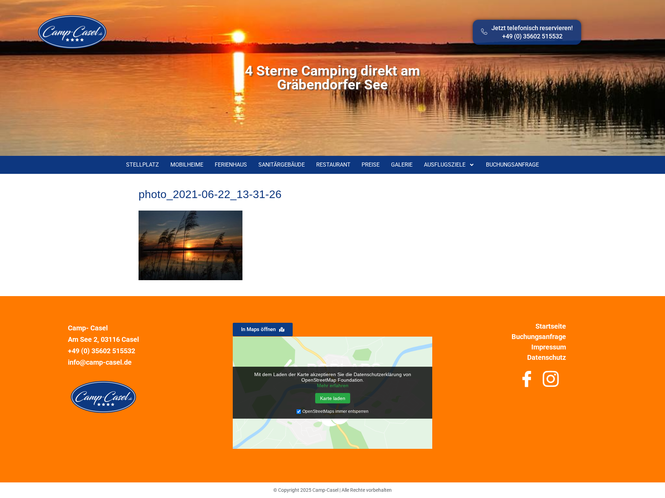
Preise (371, 164)
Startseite (550, 326)
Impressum (548, 347)
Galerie (402, 164)
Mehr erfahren (332, 385)
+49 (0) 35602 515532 (101, 351)
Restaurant (333, 164)
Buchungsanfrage (512, 164)
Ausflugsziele (445, 164)
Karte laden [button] (332, 398)
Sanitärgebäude (281, 164)
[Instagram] (550, 381)
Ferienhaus (231, 164)
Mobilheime (186, 164)
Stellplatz (142, 164)
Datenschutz (546, 357)
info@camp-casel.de (100, 362)
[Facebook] (526, 381)
